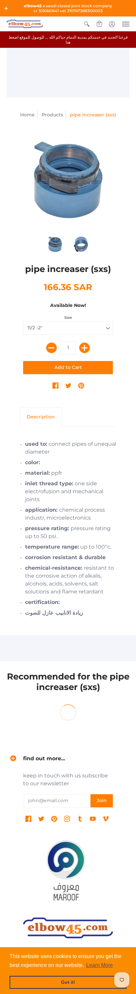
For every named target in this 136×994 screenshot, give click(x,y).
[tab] (41, 417)
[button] (6, 8)
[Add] (84, 348)
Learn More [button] (99, 965)
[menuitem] (87, 23)
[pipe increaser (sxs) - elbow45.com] (68, 180)
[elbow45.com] (25, 23)
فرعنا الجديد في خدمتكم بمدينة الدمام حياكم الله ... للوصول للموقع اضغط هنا (68, 40)
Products (52, 115)
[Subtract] (51, 348)
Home (27, 115)
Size (68, 317)
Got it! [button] (68, 982)
